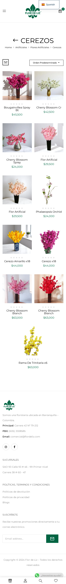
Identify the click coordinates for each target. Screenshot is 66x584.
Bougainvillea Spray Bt (17, 109)
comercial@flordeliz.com (25, 436)
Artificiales (21, 47)
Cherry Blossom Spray (17, 161)
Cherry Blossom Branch (17, 312)
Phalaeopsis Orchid (49, 211)
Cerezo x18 (49, 261)
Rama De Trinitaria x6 (33, 362)
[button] (60, 11)
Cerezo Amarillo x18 (17, 261)
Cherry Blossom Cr (48, 107)
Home (8, 47)
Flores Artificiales (39, 47)
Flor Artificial (49, 159)
